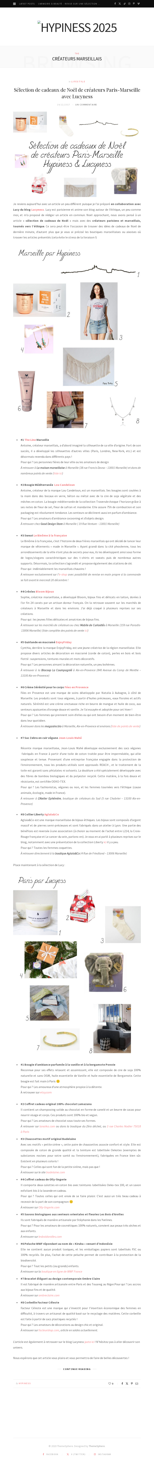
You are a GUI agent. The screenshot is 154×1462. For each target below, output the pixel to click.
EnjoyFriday (64, 642)
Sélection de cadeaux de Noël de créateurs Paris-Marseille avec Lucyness (77, 93)
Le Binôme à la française (50, 535)
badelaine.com (55, 1172)
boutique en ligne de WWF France (62, 1271)
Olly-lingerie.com (49, 1207)
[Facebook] (122, 1383)
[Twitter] (127, 1383)
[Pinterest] (132, 1383)
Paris (26, 1132)
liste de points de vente (126, 726)
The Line (30, 440)
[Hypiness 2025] (77, 27)
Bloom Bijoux (45, 591)
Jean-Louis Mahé (70, 738)
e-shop (63, 574)
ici (86, 630)
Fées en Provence (76, 687)
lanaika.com (47, 1126)
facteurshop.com (48, 1330)
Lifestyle (78, 81)
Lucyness (37, 209)
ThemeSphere (97, 1446)
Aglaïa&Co (51, 814)
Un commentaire (86, 104)
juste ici (89, 1342)
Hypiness (25, 1383)
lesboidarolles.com (50, 1236)
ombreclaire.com (49, 1295)
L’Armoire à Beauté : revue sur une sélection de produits (70, 4)
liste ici (58, 473)
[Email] (136, 1383)
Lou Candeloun (64, 485)
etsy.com (46, 1092)
